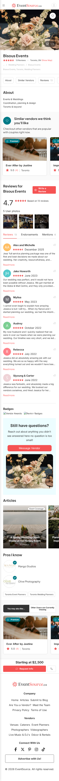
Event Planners (40, 724)
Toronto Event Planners (15, 594)
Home (14, 700)
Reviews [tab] (10, 234)
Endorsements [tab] (29, 234)
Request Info (26, 668)
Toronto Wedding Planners (41, 594)
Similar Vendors (26, 80)
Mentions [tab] (49, 234)
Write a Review (42, 190)
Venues (14, 724)
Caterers (25, 724)
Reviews (46, 80)
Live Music (15, 734)
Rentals (46, 734)
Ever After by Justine (19, 165)
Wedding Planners (16, 65)
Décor (35, 734)
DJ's (27, 734)
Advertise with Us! (29, 758)
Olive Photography (29, 581)
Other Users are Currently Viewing (42, 609)
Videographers (39, 729)
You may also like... (16, 609)
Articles (24, 700)
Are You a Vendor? (20, 705)
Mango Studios (27, 566)
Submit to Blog (39, 700)
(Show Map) (47, 60)
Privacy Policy (20, 710)
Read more (9, 264)
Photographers (20, 729)
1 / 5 (52, 44)
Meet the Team (41, 705)
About (8, 80)
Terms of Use (39, 710)
